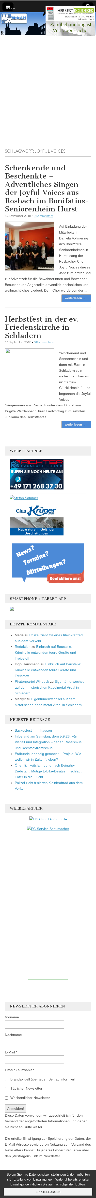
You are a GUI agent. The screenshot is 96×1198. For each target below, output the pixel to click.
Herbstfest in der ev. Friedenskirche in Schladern (42, 327)
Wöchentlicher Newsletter (29, 1098)
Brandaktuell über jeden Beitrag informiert (42, 1079)
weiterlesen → (75, 298)
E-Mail (11, 1052)
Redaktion (23, 647)
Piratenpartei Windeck (32, 681)
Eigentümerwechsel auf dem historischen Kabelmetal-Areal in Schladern (50, 687)
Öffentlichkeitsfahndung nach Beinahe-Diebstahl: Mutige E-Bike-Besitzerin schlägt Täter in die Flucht (48, 771)
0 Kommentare (43, 216)
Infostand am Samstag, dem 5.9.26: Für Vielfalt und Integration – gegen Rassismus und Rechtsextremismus (48, 742)
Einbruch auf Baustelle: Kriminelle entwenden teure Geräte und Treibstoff (45, 652)
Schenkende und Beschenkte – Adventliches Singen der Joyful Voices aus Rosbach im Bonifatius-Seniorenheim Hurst (47, 188)
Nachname (13, 1035)
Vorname (12, 1017)
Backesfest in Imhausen (33, 730)
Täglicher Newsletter (25, 1088)
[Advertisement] (48, 93)
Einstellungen (48, 1192)
